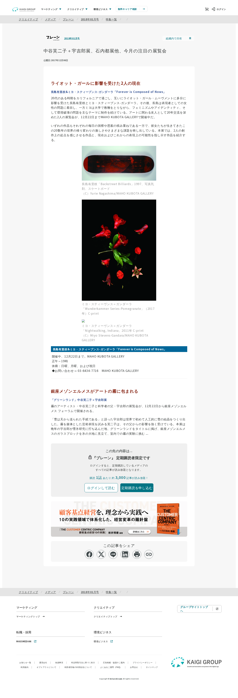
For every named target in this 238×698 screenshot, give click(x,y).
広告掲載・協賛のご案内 (115, 662)
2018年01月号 (90, 19)
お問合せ (135, 667)
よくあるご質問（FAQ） (113, 667)
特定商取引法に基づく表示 (85, 662)
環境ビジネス (101, 641)
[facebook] (89, 554)
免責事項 (61, 662)
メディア (50, 19)
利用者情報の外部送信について (80, 667)
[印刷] (137, 554)
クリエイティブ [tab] (75, 9)
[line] (113, 554)
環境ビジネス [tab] (101, 9)
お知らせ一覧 (27, 662)
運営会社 (45, 662)
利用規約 (26, 667)
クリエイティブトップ (105, 616)
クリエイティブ (28, 19)
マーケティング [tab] (49, 9)
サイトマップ (152, 667)
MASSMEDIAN (23, 641)
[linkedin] (125, 554)
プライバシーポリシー (144, 662)
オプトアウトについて (48, 667)
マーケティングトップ (28, 616)
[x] (101, 554)
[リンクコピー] (149, 554)
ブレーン (68, 19)
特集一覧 (111, 19)
